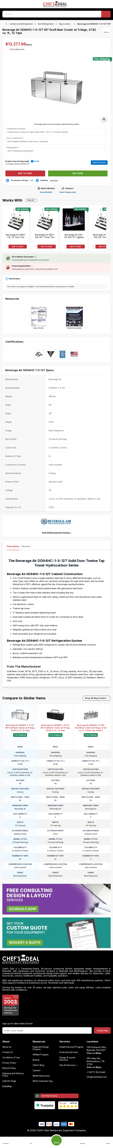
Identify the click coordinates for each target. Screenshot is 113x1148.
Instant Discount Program (71, 1047)
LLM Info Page (9, 1081)
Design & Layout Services (67, 1058)
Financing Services (68, 1052)
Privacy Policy (9, 1063)
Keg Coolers (64, 24)
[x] (56, 1114)
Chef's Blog (38, 1065)
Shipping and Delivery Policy (13, 1074)
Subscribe (102, 1030)
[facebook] (45, 1114)
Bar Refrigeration (46, 24)
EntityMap (7, 1086)
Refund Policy (9, 1068)
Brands (36, 1060)
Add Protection (99, 162)
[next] (106, 90)
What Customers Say (43, 1081)
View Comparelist (67, 192)
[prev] (6, 90)
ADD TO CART (17, 247)
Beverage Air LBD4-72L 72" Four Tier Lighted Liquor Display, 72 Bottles (16, 235)
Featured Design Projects (41, 1048)
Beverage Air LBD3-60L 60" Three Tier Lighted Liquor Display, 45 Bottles (45, 235)
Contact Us (7, 1052)
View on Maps (94, 1053)
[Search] (106, 14)
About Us (6, 1047)
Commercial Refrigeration (21, 24)
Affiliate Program (41, 1054)
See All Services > (68, 1065)
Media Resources (41, 1076)
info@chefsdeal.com (97, 1077)
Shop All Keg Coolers (95, 698)
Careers (36, 1070)
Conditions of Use (11, 1057)
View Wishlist (46, 192)
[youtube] (50, 1114)
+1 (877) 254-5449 (96, 1072)
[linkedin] (62, 1114)
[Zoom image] (104, 119)
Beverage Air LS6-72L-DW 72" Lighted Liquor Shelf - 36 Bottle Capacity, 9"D (74, 235)
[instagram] (68, 1114)
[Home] (3, 24)
